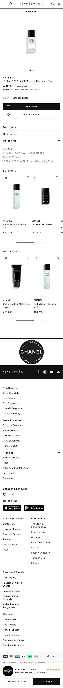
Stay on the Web (17, 681)
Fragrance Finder (11, 591)
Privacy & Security (40, 552)
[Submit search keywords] (10, 4)
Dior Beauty (9, 398)
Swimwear (8, 478)
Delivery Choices (11, 529)
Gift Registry (9, 577)
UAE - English (10, 619)
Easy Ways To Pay (40, 542)
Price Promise (10, 544)
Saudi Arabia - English (14, 640)
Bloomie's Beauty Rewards (12, 597)
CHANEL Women (11, 440)
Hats (5, 462)
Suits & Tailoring (11, 457)
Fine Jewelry (9, 473)
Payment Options (12, 534)
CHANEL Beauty (11, 393)
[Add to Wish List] (28, 177)
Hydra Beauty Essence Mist (14, 226)
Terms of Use (38, 558)
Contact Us (9, 524)
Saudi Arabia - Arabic (14, 645)
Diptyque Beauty (11, 413)
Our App (35, 537)
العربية (12, 494)
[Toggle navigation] (4, 4)
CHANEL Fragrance (12, 408)
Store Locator (38, 532)
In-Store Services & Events (12, 584)
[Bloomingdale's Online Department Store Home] (31, 3)
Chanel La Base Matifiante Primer (16, 305)
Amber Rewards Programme (11, 606)
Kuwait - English (11, 630)
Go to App (46, 681)
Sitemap (35, 563)
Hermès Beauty (10, 446)
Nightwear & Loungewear (15, 468)
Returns (7, 539)
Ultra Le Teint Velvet (42, 224)
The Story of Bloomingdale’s (38, 525)
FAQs (5, 549)
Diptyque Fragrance (13, 425)
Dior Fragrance (10, 403)
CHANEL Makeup (11, 435)
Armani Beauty (10, 430)
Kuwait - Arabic (11, 635)
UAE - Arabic (9, 624)
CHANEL (8, 77)
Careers (35, 547)
